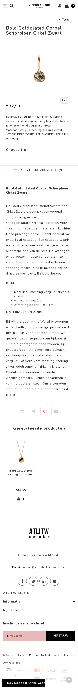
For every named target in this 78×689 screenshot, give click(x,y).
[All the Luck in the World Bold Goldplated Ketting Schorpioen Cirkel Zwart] (21, 453)
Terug (65, 20)
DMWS (7, 662)
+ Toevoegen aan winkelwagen (24, 683)
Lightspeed (52, 655)
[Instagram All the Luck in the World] (33, 581)
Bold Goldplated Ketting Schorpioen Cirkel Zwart (21, 472)
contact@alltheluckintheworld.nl (44, 567)
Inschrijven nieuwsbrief (24, 623)
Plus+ (18, 662)
